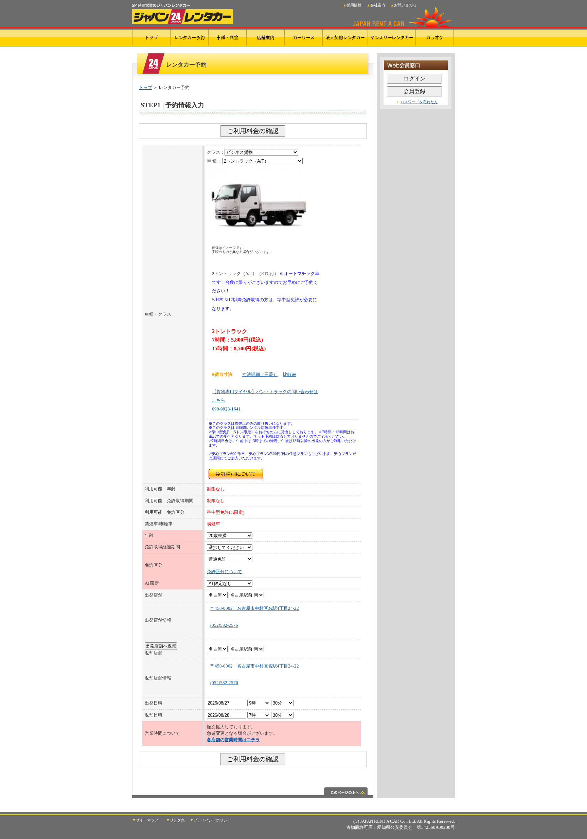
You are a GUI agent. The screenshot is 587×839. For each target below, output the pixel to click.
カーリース (304, 37)
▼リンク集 (175, 820)
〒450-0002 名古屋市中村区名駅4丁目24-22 (254, 608)
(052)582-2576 (224, 625)
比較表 (289, 374)
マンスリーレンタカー (391, 37)
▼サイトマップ (145, 820)
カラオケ (435, 37)
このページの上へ (252, 792)
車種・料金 (227, 37)
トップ (151, 37)
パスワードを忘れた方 (419, 102)
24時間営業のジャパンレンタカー (182, 12)
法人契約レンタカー (345, 37)
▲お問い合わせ (403, 5)
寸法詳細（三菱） (260, 374)
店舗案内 (265, 37)
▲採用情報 (352, 5)
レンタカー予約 (189, 37)
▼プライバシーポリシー (210, 820)
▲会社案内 (376, 5)
